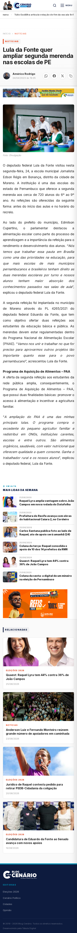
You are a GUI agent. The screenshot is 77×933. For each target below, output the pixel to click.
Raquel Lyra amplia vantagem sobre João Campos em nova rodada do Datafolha (46, 502)
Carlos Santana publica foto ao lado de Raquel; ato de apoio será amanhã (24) (45, 532)
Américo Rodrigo (24, 73)
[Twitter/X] (62, 75)
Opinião (7, 910)
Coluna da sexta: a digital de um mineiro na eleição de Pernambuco (45, 577)
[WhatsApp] (46, 75)
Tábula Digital (29, 928)
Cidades (7, 904)
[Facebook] (54, 75)
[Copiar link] (70, 75)
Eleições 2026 (11, 891)
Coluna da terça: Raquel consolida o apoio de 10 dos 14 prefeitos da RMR (43, 547)
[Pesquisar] (54, 5)
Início (7, 33)
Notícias (21, 33)
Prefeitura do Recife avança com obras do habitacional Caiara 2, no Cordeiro (45, 517)
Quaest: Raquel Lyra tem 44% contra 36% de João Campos (43, 562)
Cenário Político (12, 897)
